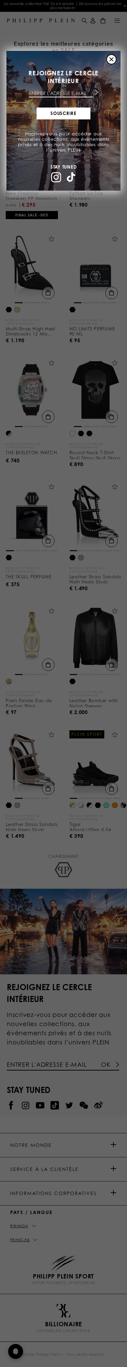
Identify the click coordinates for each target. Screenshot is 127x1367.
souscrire (63, 113)
